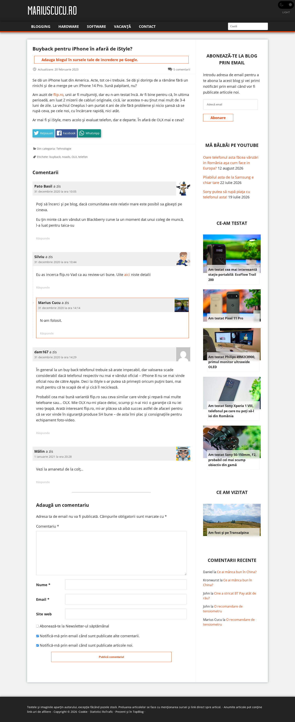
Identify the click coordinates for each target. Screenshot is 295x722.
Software (96, 26)
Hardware (68, 26)
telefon (83, 157)
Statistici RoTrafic (101, 712)
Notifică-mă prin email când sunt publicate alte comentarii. (90, 635)
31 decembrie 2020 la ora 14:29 (55, 357)
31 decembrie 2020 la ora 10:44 (55, 262)
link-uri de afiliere (39, 712)
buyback (55, 157)
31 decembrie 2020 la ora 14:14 (59, 308)
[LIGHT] (286, 5)
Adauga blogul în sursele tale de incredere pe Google (89, 59)
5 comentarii (181, 69)
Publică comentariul (111, 656)
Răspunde (43, 238)
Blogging (40, 26)
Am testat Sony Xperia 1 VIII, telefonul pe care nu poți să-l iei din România (231, 411)
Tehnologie (63, 148)
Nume (43, 584)
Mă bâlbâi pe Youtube (231, 145)
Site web (44, 614)
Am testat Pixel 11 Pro (225, 318)
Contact (147, 26)
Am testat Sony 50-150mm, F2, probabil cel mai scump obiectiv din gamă (232, 459)
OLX (74, 157)
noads (66, 157)
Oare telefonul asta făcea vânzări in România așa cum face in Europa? (230, 163)
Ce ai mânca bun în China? (236, 572)
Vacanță (122, 26)
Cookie (83, 712)
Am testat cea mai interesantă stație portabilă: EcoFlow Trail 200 (232, 274)
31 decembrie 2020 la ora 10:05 (55, 191)
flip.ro (58, 94)
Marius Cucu (212, 619)
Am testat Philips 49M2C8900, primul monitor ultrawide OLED (231, 362)
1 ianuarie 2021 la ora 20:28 (53, 456)
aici (127, 274)
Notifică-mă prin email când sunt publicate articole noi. (86, 645)
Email (42, 599)
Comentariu (47, 526)
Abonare (218, 117)
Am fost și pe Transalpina (228, 532)
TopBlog (138, 712)
